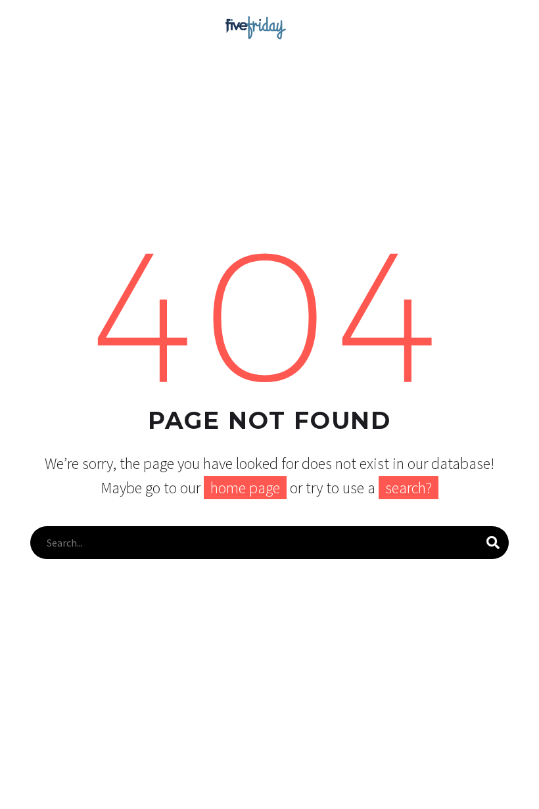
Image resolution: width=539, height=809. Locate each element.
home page (245, 488)
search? (408, 488)
